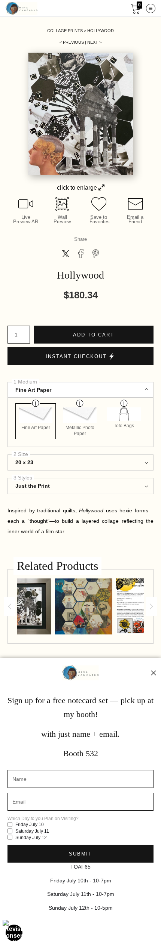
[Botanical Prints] (132, 606)
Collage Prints (65, 30)
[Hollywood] (26, 606)
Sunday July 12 (30, 837)
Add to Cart (93, 335)
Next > (94, 42)
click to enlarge (77, 187)
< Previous (72, 42)
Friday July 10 (29, 824)
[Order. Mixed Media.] (83, 606)
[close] (153, 673)
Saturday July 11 (31, 831)
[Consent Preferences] (14, 933)
